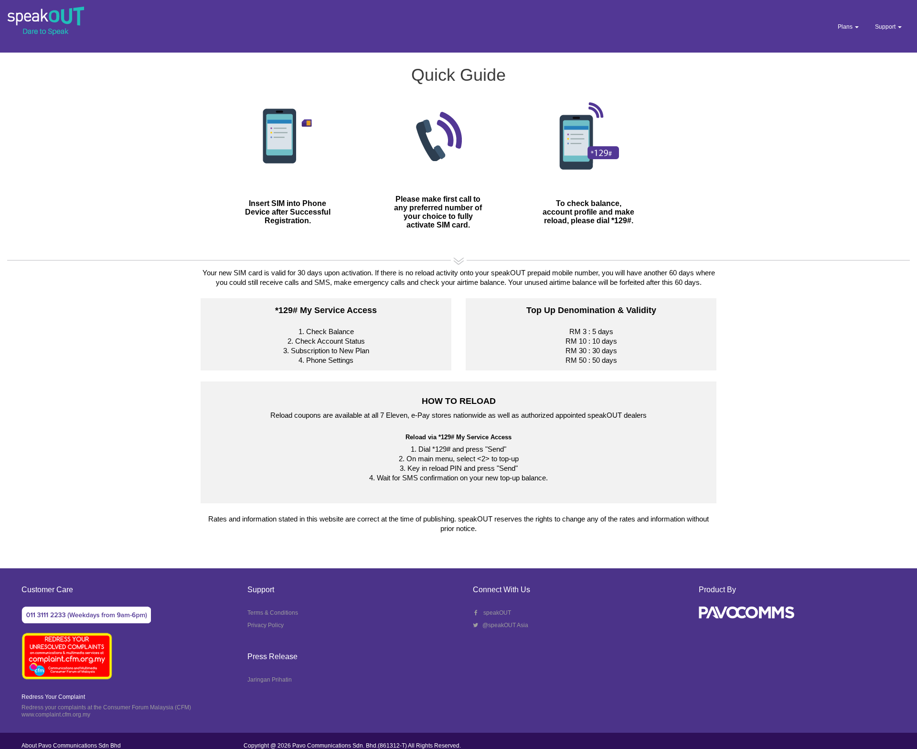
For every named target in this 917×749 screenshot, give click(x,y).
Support (886, 26)
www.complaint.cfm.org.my (55, 714)
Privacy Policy (265, 625)
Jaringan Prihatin (269, 679)
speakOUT (495, 612)
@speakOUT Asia (503, 625)
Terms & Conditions (272, 612)
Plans (846, 26)
